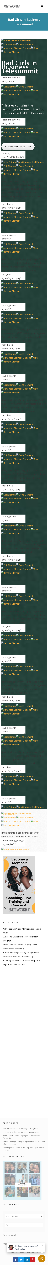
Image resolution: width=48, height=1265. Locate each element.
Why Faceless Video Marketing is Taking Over (20, 1128)
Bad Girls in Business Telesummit (24, 21)
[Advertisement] (22, 1042)
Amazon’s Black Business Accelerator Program (21, 1132)
